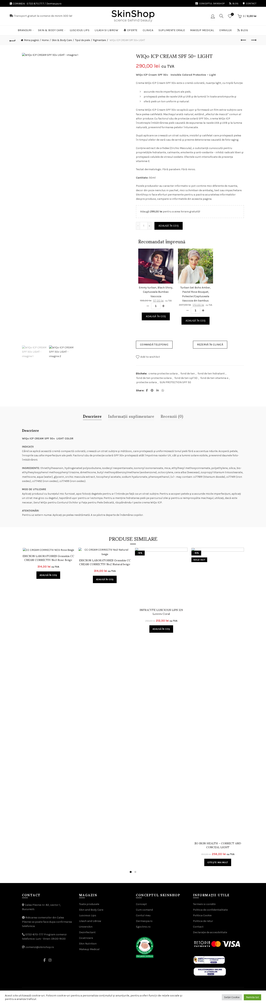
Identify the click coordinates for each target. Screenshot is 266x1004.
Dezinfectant (87, 932)
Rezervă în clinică (210, 344)
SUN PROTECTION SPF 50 (175, 382)
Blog (235, 3)
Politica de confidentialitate (210, 909)
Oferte (132, 30)
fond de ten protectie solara (154, 378)
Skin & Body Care (50, 30)
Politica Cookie (202, 915)
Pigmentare (99, 40)
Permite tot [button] (252, 997)
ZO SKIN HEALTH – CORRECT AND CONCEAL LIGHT (218, 845)
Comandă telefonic (154, 344)
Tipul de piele (82, 40)
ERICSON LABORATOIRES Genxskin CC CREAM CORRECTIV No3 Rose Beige (48, 558)
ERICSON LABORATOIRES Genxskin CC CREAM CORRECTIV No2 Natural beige (105, 562)
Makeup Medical (202, 30)
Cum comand (144, 909)
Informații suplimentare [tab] (131, 416)
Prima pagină (31, 40)
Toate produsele (89, 904)
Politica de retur (203, 921)
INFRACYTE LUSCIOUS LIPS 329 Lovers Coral (161, 612)
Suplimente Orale (172, 30)
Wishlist (232, 14)
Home (45, 40)
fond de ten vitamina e (214, 378)
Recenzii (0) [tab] (172, 416)
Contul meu (143, 915)
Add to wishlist (150, 356)
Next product (253, 40)
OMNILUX (225, 30)
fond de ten (188, 373)
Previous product (244, 40)
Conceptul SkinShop (212, 3)
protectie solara (146, 382)
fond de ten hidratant (211, 373)
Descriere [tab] (92, 416)
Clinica (148, 30)
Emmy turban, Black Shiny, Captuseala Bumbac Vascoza (156, 292)
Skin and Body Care (91, 909)
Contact (251, 3)
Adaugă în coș (169, 225)
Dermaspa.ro (54, 3)
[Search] (221, 16)
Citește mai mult (217, 862)
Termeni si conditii (204, 904)
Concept (141, 904)
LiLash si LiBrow (106, 30)
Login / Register (213, 16)
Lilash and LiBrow (90, 921)
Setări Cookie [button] (232, 997)
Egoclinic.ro (143, 926)
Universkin (85, 926)
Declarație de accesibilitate (210, 932)
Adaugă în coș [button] (48, 575)
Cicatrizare (86, 938)
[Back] (12, 40)
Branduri (25, 30)
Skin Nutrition (88, 943)
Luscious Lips (80, 30)
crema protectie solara (163, 373)
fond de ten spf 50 (185, 378)
